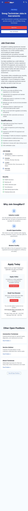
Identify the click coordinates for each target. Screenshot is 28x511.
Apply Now (14, 27)
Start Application (14, 285)
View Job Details (14, 31)
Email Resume (14, 300)
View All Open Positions (14, 373)
